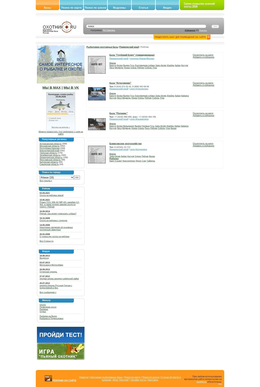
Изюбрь (170, 65)
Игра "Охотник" (121, 380)
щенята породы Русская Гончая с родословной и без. (56, 286)
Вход (220, 384)
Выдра (126, 65)
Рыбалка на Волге (48, 316)
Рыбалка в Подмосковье (51, 318)
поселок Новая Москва (142, 58)
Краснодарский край (49, 150)
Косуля (184, 65)
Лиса (111, 68)
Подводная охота (48, 307)
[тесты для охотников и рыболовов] (61, 342)
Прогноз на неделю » (61, 127)
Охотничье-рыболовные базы (106, 377)
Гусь (132, 65)
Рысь (147, 128)
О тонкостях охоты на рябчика (54, 236)
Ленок (138, 161)
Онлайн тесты (138, 380)
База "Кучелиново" (120, 83)
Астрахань (109, 30)
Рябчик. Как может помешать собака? (58, 213)
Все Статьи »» (46, 241)
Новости (83, 377)
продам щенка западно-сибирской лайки (59, 278)
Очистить (203, 30)
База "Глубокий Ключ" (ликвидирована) (132, 55)
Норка (127, 68)
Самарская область (49, 164)
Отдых (43, 311)
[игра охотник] (61, 359)
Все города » (46, 180)
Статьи (143, 7)
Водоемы (119, 7)
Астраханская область (50, 144)
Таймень (151, 161)
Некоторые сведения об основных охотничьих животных (56, 228)
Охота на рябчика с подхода (53, 220)
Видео (167, 7)
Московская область (50, 146)
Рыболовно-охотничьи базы (102, 47)
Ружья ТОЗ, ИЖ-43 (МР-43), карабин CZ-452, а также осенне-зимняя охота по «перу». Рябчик (60, 204)
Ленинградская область (51, 157)
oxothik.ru (201, 382)
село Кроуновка (138, 149)
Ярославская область (50, 160)
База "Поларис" (118, 113)
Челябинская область (50, 155)
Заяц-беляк (160, 65)
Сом (144, 161)
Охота (43, 305)
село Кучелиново (139, 89)
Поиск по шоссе (95, 7)
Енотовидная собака (145, 65)
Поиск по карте (71, 7)
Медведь (119, 68)
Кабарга (185, 96)
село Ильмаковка (139, 119)
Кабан (178, 65)
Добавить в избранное (203, 57)
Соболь (148, 68)
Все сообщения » (48, 292)
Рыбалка (44, 309)
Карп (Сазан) (115, 161)
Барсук (112, 65)
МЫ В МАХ (51, 88)
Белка (120, 65)
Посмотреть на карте (203, 55)
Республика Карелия (50, 148)
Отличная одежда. (48, 272)
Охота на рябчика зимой (51, 195)
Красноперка (129, 161)
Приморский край (129, 47)
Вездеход (44, 258)
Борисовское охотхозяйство (125, 143)
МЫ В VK (71, 88)
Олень (133, 68)
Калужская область (49, 162)
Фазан (173, 128)
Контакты (153, 380)
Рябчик (140, 68)
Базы (47, 7)
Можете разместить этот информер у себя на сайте (61, 133)
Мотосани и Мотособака (51, 265)
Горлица (145, 126)
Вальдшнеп (128, 126)
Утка (154, 68)
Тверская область (48, 153)
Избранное (190, 30)
